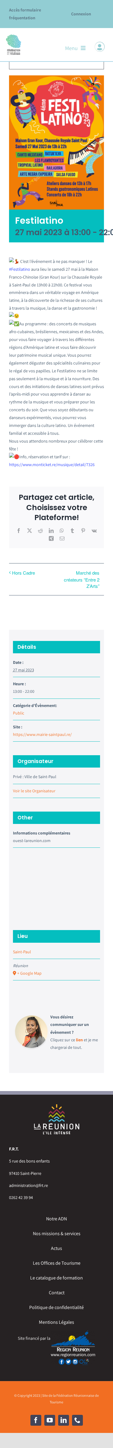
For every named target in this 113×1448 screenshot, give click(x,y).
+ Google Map (29, 973)
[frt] (13, 36)
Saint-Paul (22, 951)
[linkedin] (63, 1420)
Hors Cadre (23, 572)
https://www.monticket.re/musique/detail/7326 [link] (52, 464)
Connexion (81, 14)
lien (79, 1040)
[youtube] (49, 1420)
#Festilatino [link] (19, 269)
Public (18, 713)
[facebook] (35, 1420)
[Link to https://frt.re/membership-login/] (100, 47)
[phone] (77, 1420)
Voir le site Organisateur (34, 790)
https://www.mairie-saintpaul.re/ (42, 734)
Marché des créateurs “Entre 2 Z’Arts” (81, 579)
